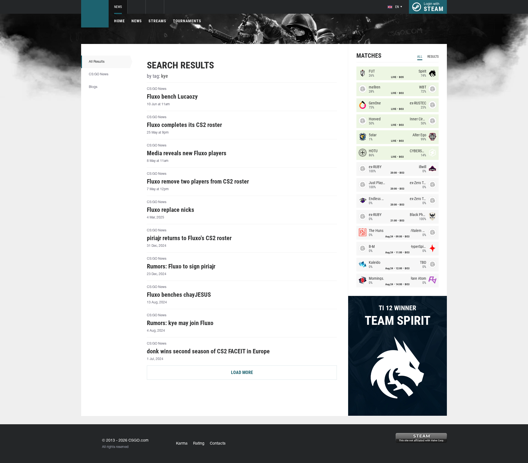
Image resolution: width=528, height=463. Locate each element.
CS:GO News (98, 74)
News (118, 7)
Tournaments (187, 21)
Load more (242, 372)
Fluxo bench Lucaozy (172, 96)
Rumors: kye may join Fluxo (180, 323)
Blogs (93, 86)
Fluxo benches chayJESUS (179, 295)
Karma (182, 443)
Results (433, 57)
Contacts (218, 443)
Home (119, 21)
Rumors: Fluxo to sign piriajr (181, 266)
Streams (157, 21)
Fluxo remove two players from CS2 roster (198, 181)
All (419, 57)
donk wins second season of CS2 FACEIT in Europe (208, 351)
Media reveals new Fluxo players (186, 153)
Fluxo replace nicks (170, 210)
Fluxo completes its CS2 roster (184, 125)
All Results (97, 61)
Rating (198, 443)
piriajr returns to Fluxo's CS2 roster (189, 238)
